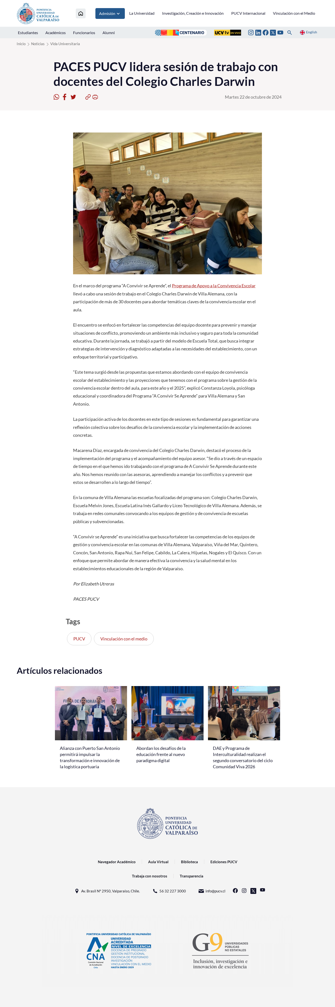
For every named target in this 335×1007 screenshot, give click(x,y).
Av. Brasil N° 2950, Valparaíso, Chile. (110, 891)
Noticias (38, 43)
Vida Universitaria (65, 43)
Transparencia (191, 876)
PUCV (79, 638)
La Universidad (142, 13)
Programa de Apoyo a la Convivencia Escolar (214, 285)
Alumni (109, 32)
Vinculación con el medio (123, 638)
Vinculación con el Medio (294, 13)
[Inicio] (81, 13)
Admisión (107, 13)
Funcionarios (84, 32)
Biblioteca (189, 862)
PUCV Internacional (248, 13)
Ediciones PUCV (223, 862)
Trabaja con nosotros (149, 876)
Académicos (55, 32)
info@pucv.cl (215, 891)
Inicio (21, 43)
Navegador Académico (117, 862)
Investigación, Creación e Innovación (193, 13)
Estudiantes (28, 32)
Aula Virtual (158, 862)
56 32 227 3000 (172, 891)
